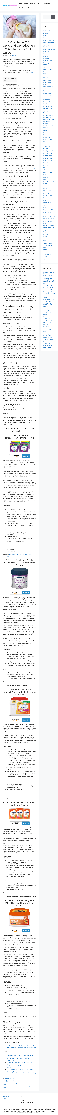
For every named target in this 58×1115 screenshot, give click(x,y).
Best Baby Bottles (28, 3)
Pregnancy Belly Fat (49, 216)
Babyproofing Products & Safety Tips (48, 95)
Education (46, 163)
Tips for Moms (47, 254)
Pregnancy (46, 207)
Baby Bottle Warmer (49, 49)
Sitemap (5, 1098)
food (25, 1080)
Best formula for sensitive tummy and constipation (20, 1046)
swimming (46, 252)
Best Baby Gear (47, 108)
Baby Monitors (47, 69)
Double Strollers (47, 160)
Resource (21, 7)
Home (20, 3)
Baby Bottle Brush (48, 40)
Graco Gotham (47, 172)
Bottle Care (47, 3)
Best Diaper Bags (48, 115)
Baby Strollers (47, 80)
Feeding (45, 165)
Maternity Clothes (48, 195)
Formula (29, 1080)
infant (9, 1081)
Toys (44, 259)
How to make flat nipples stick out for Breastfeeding (21, 1047)
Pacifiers (45, 198)
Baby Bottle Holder (48, 42)
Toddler (45, 257)
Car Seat (45, 144)
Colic (16, 1080)
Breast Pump (47, 135)
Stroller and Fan (47, 243)
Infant (45, 188)
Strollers (45, 249)
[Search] (53, 17)
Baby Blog (46, 38)
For (38, 3)
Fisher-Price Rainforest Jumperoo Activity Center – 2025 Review (48, 328)
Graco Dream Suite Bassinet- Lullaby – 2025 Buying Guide (48, 287)
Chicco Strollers (47, 146)
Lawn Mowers (47, 190)
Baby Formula (10, 1078)
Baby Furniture (47, 60)
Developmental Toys (49, 151)
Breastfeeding (10, 1080)
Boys (44, 132)
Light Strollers (47, 193)
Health (45, 174)
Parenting (46, 200)
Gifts (44, 167)
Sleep (45, 236)
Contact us (6, 1096)
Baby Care (46, 51)
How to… (46, 186)
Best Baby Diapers (48, 106)
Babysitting (46, 99)
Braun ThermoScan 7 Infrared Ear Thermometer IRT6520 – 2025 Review (48, 303)
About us (5, 1101)
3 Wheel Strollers (48, 30)
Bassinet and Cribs (48, 101)
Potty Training (47, 205)
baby (5, 1080)
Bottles (45, 130)
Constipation (21, 1080)
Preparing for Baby (48, 227)
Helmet (45, 177)
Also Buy (30, 7)
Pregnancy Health (48, 221)
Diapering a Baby (48, 153)
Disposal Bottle (47, 158)
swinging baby (32, 168)
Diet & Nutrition (47, 155)
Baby (5, 1078)
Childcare (46, 148)
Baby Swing (46, 91)
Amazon (45, 33)
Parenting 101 (47, 202)
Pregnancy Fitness (48, 218)
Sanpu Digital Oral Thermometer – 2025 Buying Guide (48, 273)
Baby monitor (47, 67)
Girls (44, 170)
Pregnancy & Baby (48, 210)
